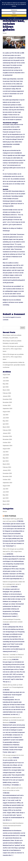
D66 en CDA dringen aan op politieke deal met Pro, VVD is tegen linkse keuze (13, 349)
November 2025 (7, 402)
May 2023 (5, 495)
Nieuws (5, 33)
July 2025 (5, 414)
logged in (13, 317)
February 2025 (7, 430)
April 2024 (5, 461)
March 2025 (6, 427)
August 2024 (6, 448)
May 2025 (5, 421)
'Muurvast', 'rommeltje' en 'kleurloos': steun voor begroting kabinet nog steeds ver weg (13, 657)
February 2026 (7, 393)
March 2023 (6, 501)
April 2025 (5, 424)
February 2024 (7, 467)
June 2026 (6, 380)
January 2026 (6, 396)
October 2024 (6, 442)
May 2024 (5, 458)
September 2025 (7, 408)
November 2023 (7, 476)
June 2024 (6, 455)
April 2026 (5, 387)
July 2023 (5, 489)
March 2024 (6, 464)
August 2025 (6, 411)
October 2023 (6, 479)
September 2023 (7, 482)
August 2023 (6, 485)
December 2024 (7, 436)
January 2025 (6, 433)
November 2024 (7, 439)
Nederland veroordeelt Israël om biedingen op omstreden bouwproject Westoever (13, 720)
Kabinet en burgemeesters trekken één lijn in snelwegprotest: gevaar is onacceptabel (14, 584)
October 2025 (6, 405)
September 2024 (7, 445)
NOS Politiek (10, 516)
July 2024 (5, 451)
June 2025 (6, 418)
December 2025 (7, 399)
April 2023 (5, 498)
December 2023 (7, 473)
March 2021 (6, 504)
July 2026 (5, 377)
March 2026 (6, 390)
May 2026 (5, 384)
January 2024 (6, 470)
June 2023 (6, 492)
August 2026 (6, 374)
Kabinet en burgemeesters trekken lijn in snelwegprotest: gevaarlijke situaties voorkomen (14, 365)
